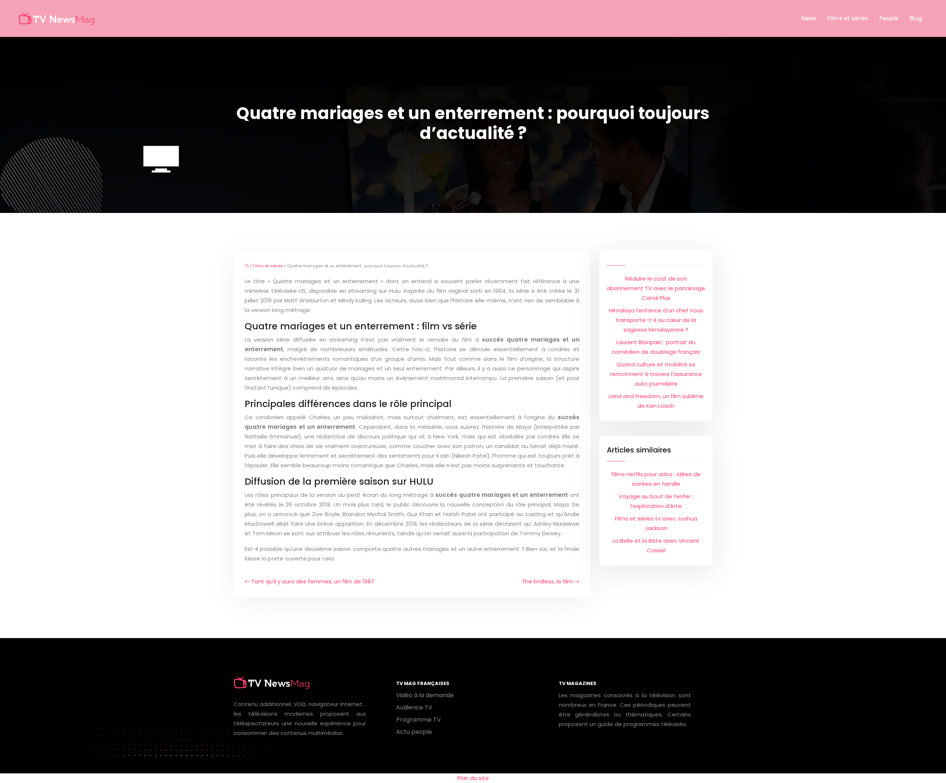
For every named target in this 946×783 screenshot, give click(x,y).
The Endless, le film (547, 581)
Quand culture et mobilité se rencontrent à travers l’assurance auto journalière (656, 373)
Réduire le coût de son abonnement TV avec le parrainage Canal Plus (656, 288)
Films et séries (847, 18)
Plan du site (473, 778)
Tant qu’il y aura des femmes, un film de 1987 (312, 581)
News (808, 18)
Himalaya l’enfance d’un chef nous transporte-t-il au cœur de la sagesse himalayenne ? (656, 319)
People (888, 18)
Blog (915, 18)
